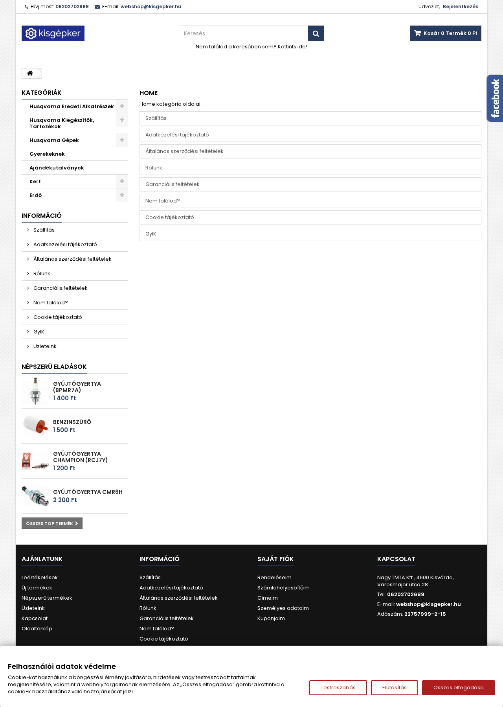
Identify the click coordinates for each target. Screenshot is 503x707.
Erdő (35, 195)
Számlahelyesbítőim (283, 587)
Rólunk (41, 273)
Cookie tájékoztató (57, 317)
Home (149, 93)
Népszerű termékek (47, 598)
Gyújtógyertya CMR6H (88, 492)
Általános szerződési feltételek (72, 259)
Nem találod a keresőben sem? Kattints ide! (251, 46)
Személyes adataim (283, 608)
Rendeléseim (274, 577)
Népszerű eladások (54, 366)
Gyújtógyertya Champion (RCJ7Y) (80, 457)
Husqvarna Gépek (54, 140)
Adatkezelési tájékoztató (64, 244)
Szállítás (43, 230)
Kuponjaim (271, 618)
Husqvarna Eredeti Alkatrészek (71, 106)
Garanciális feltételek (60, 288)
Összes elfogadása (458, 687)
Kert (35, 181)
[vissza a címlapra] (29, 73)
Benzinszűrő (72, 422)
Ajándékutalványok (56, 167)
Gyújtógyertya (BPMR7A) (77, 387)
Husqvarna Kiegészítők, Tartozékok (61, 123)
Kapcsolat (35, 618)
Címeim (267, 598)
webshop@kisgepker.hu (428, 604)
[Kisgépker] (94, 33)
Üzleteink (44, 346)
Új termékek (37, 587)
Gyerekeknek (47, 154)
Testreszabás (338, 687)
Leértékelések (40, 577)
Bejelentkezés (460, 6)
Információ (42, 215)
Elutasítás (394, 687)
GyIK (38, 331)
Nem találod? (50, 302)
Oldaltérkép (37, 628)
